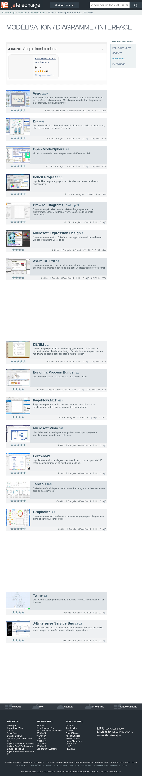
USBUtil (69, 731)
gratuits (117, 53)
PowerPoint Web (15, 728)
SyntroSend (12, 733)
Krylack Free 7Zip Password (21, 746)
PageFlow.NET (45, 400)
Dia (35, 121)
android (68, 707)
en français (118, 64)
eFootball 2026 (73, 738)
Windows (22, 12)
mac (41, 707)
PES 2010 (41, 725)
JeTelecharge (8, 12)
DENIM (38, 344)
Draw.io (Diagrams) (49, 205)
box (48, 762)
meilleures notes (121, 48)
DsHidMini (71, 744)
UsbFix (69, 746)
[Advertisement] (124, 128)
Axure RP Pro (44, 261)
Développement (37, 12)
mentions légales (89, 772)
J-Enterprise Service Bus (53, 623)
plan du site (67, 762)
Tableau (39, 484)
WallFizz (98, 766)
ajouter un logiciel (34, 762)
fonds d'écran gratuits (40, 766)
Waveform (41, 736)
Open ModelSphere (48, 149)
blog (134, 762)
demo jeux (74, 766)
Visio (37, 93)
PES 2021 (41, 733)
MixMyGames (87, 766)
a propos (10, 762)
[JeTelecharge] (23, 5)
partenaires (91, 762)
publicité (103, 762)
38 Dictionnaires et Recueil (50, 731)
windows (16, 707)
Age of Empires (73, 736)
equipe (19, 762)
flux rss (55, 762)
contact (114, 762)
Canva (10, 731)
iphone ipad (98, 707)
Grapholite (41, 512)
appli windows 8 (112, 766)
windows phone (128, 707)
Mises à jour (115, 735)
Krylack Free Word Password (21, 744)
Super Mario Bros (74, 741)
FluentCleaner (72, 733)
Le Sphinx (41, 744)
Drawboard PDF (14, 736)
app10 (124, 766)
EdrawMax (41, 456)
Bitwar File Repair (15, 749)
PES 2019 (41, 746)
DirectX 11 (41, 738)
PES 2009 (70, 749)
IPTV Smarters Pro (45, 728)
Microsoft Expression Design (57, 233)
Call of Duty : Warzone (47, 749)
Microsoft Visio (45, 428)
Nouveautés (102, 735)
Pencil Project (44, 177)
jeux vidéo (125, 762)
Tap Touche (71, 728)
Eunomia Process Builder (54, 372)
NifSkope (11, 725)
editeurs (79, 762)
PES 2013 (41, 741)
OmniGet (70, 725)
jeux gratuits (60, 766)
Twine (38, 595)
